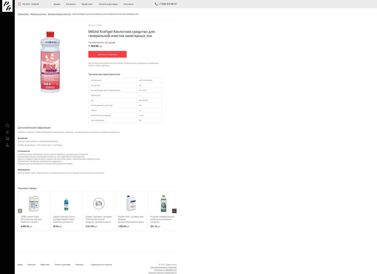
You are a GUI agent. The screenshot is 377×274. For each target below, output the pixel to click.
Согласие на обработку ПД (165, 270)
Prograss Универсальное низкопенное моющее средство (162, 219)
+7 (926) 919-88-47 (167, 4)
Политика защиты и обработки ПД (162, 273)
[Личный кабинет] (7, 145)
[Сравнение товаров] (7, 132)
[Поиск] (7, 125)
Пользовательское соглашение (163, 267)
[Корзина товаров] (7, 138)
